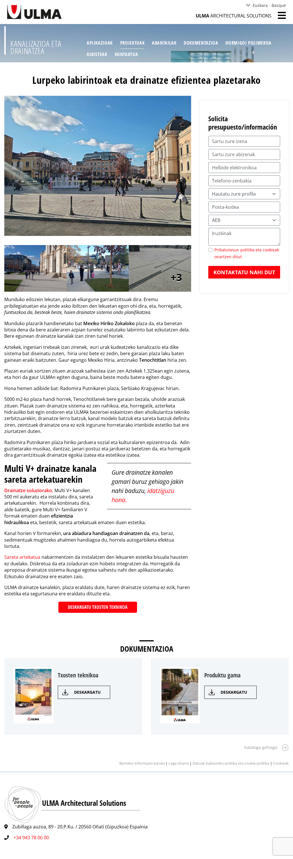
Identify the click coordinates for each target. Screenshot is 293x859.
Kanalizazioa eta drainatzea (35, 47)
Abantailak (164, 43)
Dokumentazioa (201, 43)
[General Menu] (279, 15)
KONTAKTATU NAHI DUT (244, 272)
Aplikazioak (100, 43)
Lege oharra (179, 763)
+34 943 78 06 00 (31, 837)
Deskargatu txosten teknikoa (98, 607)
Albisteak (97, 54)
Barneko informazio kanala (142, 763)
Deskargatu (87, 692)
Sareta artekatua (22, 557)
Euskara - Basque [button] (269, 5)
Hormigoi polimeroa (248, 43)
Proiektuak (132, 43)
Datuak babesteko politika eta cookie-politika (231, 763)
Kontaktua (126, 54)
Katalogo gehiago (260, 747)
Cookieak (281, 763)
